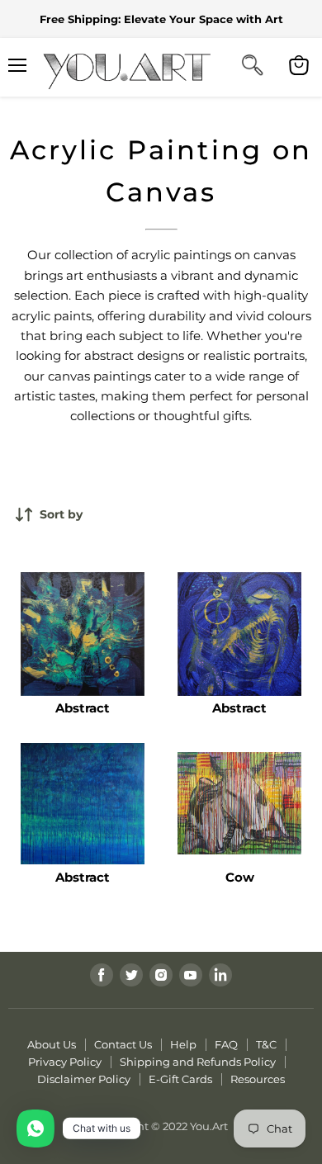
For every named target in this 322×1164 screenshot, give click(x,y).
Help (183, 1044)
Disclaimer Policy (83, 1079)
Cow (239, 877)
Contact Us (123, 1044)
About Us (51, 1044)
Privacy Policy (65, 1061)
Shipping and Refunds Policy (198, 1061)
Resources (257, 1079)
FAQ (226, 1044)
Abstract (82, 708)
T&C (266, 1044)
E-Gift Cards (180, 1079)
